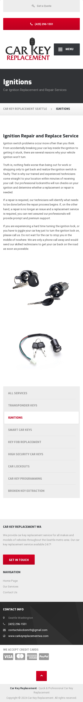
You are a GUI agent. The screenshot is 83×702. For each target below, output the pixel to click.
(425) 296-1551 (17, 624)
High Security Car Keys (25, 454)
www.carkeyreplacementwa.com (28, 636)
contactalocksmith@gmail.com (27, 630)
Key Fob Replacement (24, 442)
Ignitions (15, 417)
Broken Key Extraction (26, 491)
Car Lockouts (19, 466)
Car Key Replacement (23, 688)
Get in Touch (19, 560)
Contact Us (10, 592)
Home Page (10, 580)
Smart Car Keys (20, 430)
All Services (17, 393)
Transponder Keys (22, 405)
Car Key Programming (25, 478)
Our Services (10, 586)
